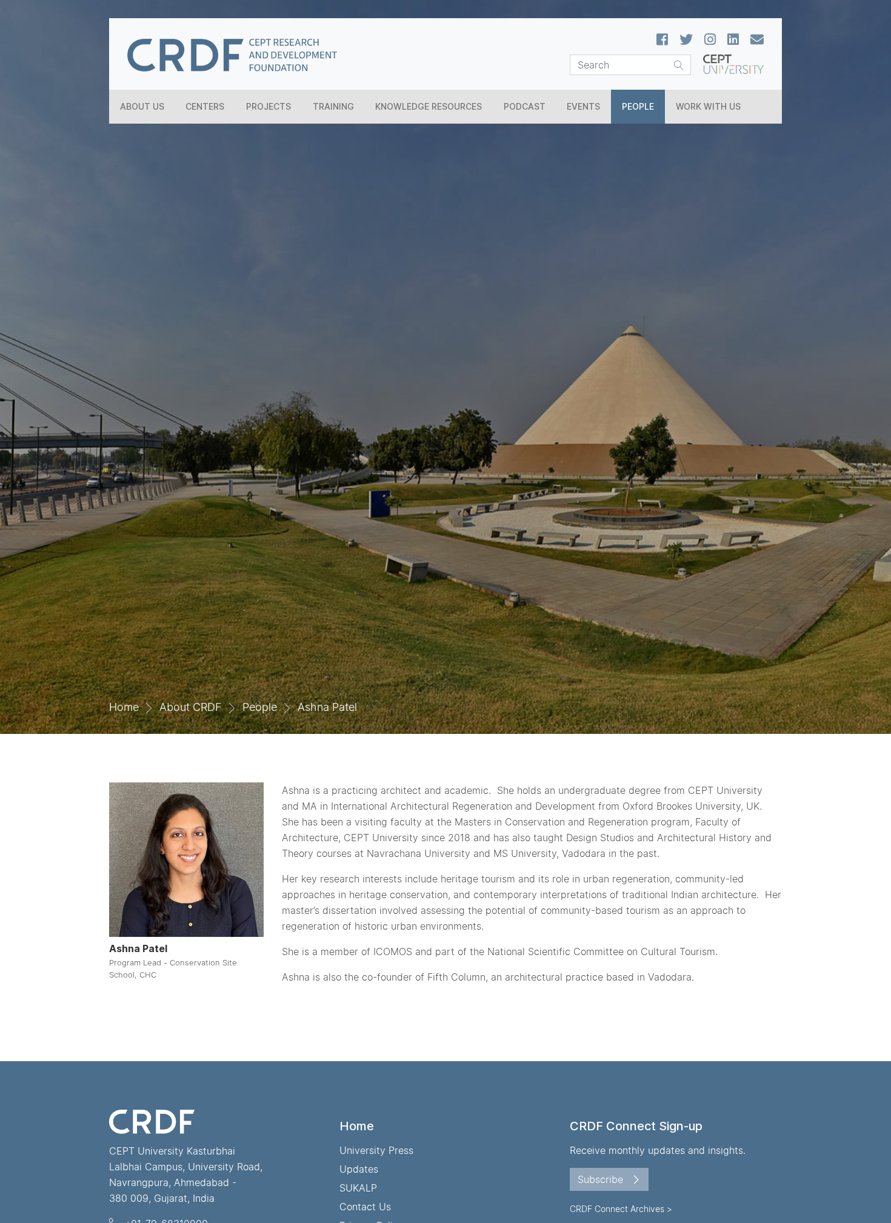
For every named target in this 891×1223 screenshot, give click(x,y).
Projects (268, 106)
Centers (204, 106)
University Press (376, 1150)
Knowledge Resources (428, 106)
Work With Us (708, 106)
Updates (358, 1169)
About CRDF (190, 707)
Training (333, 106)
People (638, 106)
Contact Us (365, 1207)
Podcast (525, 106)
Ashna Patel (327, 707)
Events (583, 106)
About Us (142, 106)
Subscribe (602, 1179)
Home (124, 707)
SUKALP (358, 1188)
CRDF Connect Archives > (621, 1209)
